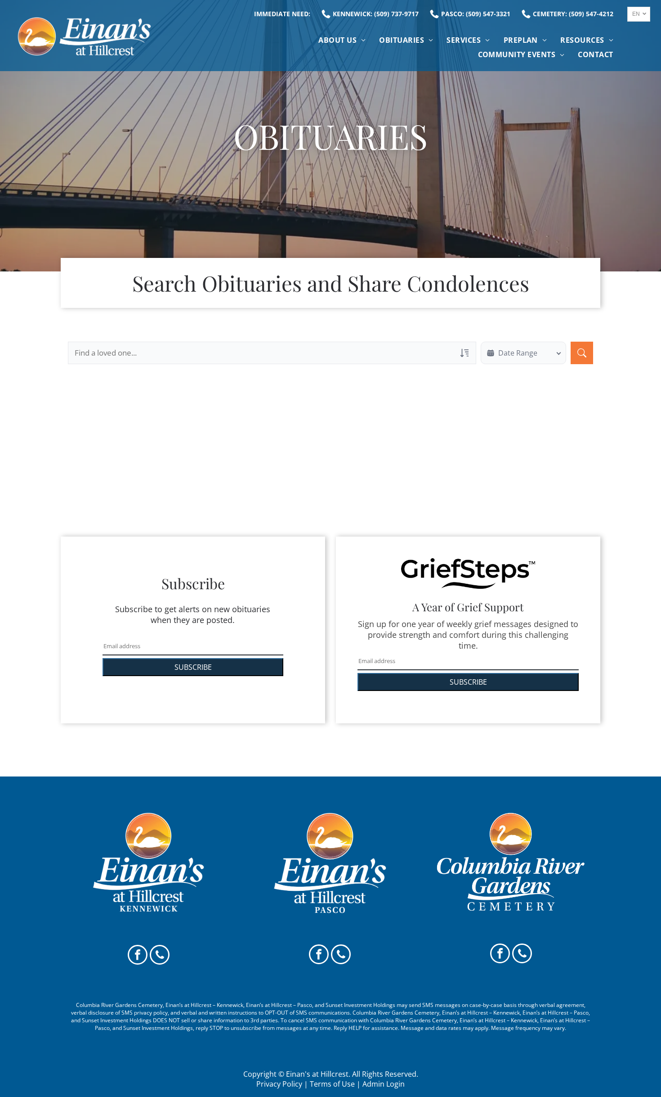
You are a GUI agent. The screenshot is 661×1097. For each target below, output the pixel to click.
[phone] (160, 956)
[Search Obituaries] (582, 353)
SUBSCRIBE (193, 667)
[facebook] (137, 956)
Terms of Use (332, 1084)
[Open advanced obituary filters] (464, 353)
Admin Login (383, 1084)
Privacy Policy (279, 1084)
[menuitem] (342, 40)
